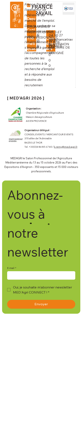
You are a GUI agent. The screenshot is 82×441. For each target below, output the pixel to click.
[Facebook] (49, 224)
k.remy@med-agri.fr (65, 146)
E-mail (11, 268)
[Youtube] (31, 223)
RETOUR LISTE (17, 20)
